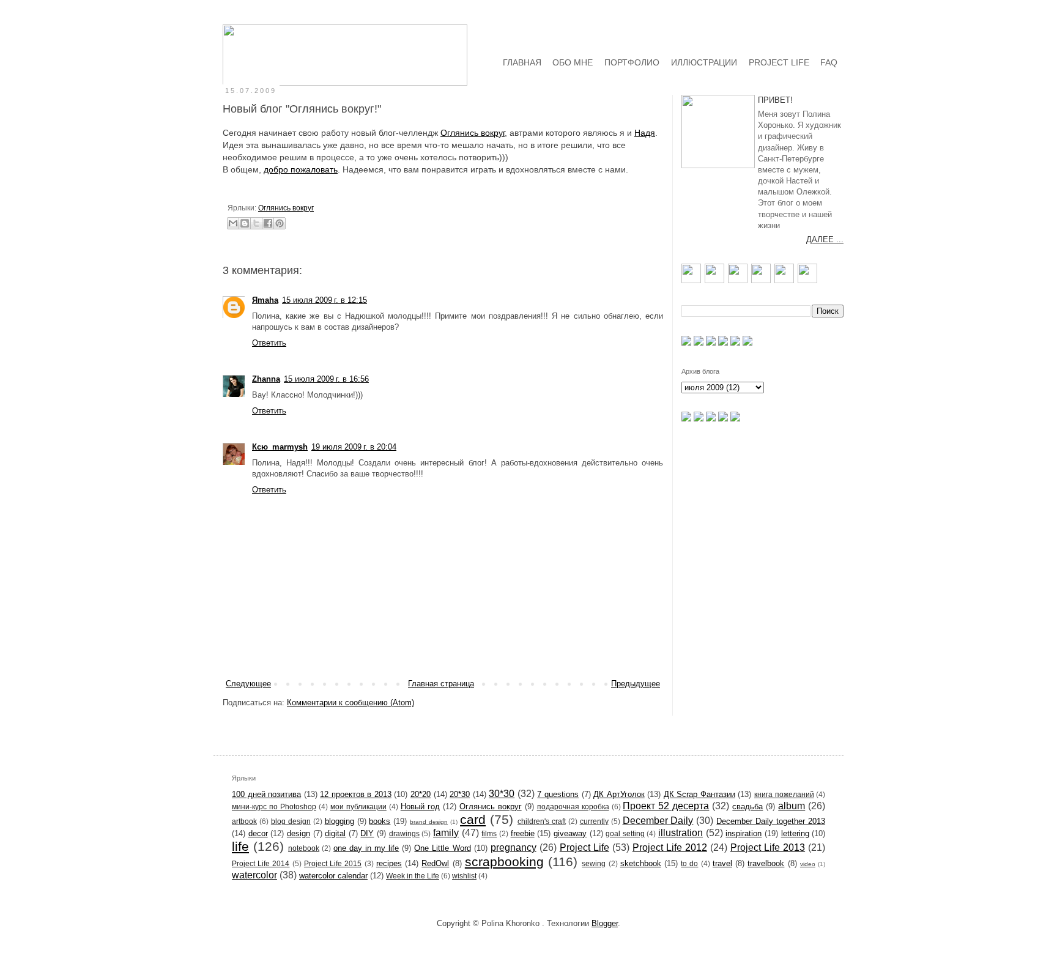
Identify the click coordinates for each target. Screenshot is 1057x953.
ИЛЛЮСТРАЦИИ (704, 62)
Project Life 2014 (260, 863)
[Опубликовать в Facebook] (268, 223)
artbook (244, 821)
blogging (339, 821)
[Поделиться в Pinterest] (279, 223)
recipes (389, 863)
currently (594, 821)
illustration (680, 833)
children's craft (541, 821)
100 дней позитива (266, 794)
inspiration (743, 833)
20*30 (460, 794)
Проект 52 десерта (666, 806)
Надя (644, 133)
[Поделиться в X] (256, 223)
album (791, 806)
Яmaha (265, 300)
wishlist (464, 876)
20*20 (420, 794)
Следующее (248, 683)
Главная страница (441, 683)
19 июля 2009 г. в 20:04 (353, 446)
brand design (429, 821)
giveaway (570, 833)
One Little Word (442, 848)
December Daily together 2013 (770, 821)
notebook (303, 848)
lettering (795, 833)
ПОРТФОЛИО (631, 62)
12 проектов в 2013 (355, 794)
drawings (404, 833)
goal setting (625, 833)
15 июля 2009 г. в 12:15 (324, 300)
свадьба (747, 806)
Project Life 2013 (767, 847)
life (240, 846)
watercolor (254, 875)
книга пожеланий (784, 794)
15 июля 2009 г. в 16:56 (326, 379)
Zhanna (266, 379)
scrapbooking (504, 862)
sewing (594, 863)
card (473, 819)
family (446, 833)
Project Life (584, 847)
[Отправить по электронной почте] (233, 223)
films (489, 833)
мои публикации (358, 806)
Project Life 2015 (333, 863)
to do (689, 863)
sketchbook (640, 863)
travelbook (765, 863)
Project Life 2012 (669, 847)
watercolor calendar (333, 875)
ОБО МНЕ (572, 62)
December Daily (658, 820)
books (379, 821)
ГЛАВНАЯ (522, 62)
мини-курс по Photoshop (274, 806)
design (298, 833)
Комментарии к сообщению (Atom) (350, 702)
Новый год (420, 806)
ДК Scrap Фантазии (699, 794)
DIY (367, 833)
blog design (291, 821)
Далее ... (825, 239)
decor (258, 833)
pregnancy (513, 847)
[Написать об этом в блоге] (245, 223)
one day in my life (366, 848)
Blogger (605, 923)
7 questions (558, 794)
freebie (523, 833)
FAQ (828, 62)
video (807, 864)
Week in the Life (412, 876)
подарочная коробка (573, 806)
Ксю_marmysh (280, 446)
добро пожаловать (301, 169)
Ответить (269, 342)
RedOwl (435, 863)
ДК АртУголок (619, 794)
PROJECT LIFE (779, 62)
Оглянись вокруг (472, 133)
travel (722, 863)
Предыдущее (635, 683)
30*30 (501, 793)
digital (335, 833)
